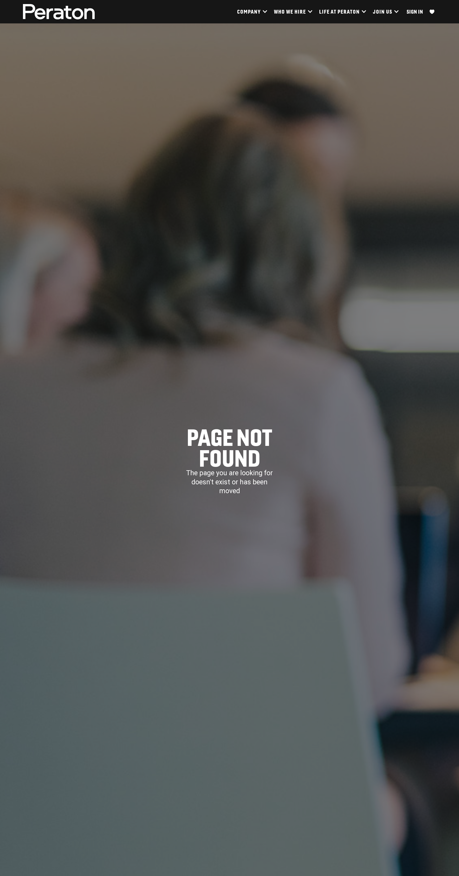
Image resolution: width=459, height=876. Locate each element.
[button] (252, 11)
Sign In (415, 11)
